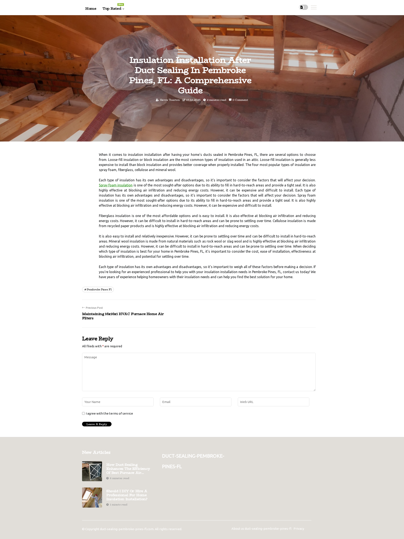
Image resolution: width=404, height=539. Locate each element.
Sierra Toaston (170, 100)
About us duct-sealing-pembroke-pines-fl (261, 528)
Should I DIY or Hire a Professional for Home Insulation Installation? (126, 495)
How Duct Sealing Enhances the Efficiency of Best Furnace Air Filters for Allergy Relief (128, 469)
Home (90, 8)
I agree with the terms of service (109, 413)
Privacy (299, 528)
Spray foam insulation (116, 185)
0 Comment (240, 100)
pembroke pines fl (99, 289)
